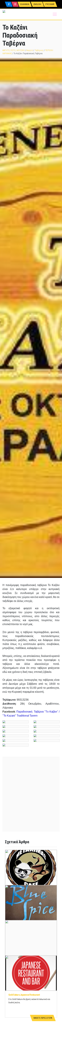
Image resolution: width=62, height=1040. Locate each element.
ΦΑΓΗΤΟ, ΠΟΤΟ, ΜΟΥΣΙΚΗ (13, 50)
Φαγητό (29, 50)
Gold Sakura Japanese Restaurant (24, 994)
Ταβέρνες (39, 50)
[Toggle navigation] (54, 14)
